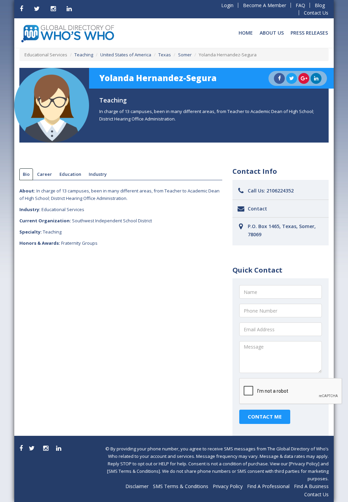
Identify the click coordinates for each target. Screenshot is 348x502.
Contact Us (316, 12)
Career (44, 174)
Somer (185, 55)
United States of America (125, 55)
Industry (98, 174)
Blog (320, 5)
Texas (164, 55)
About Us (272, 33)
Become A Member (264, 5)
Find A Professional (268, 486)
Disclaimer (137, 486)
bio (26, 174)
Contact (257, 208)
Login (227, 5)
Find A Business (311, 486)
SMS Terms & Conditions (180, 486)
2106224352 (280, 190)
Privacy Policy (228, 486)
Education (70, 174)
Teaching (83, 55)
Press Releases (309, 33)
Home (246, 33)
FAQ (300, 5)
